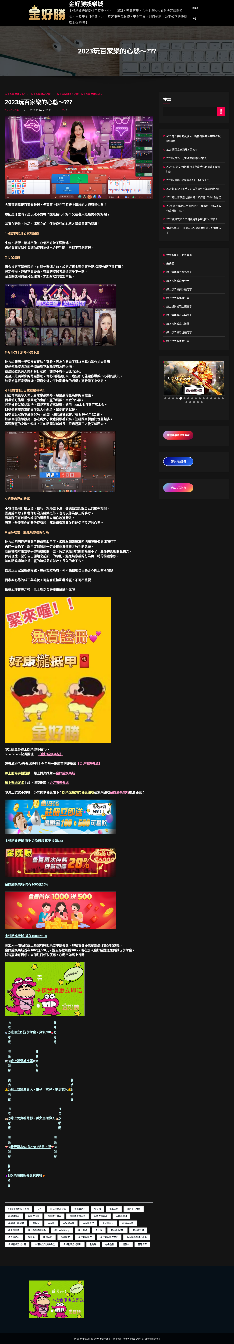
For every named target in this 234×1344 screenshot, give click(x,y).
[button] (168, 378)
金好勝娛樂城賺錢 (72, 1244)
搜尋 (167, 99)
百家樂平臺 (68, 1223)
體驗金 (126, 1244)
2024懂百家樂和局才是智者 (182, 149)
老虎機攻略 (138, 1230)
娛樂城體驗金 (100, 1216)
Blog (193, 18)
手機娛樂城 (121, 1216)
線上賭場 (82, 1230)
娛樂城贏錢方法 (77, 1216)
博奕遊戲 (113, 1208)
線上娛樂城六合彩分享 (179, 272)
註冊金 (31, 1237)
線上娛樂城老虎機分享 (179, 332)
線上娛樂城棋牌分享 (177, 298)
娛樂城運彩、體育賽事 (179, 255)
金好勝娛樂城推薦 (17, 1244)
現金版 (35, 1223)
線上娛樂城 (13, 1230)
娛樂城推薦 (33, 1216)
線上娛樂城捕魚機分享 (179, 289)
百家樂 (51, 1223)
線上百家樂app (61, 1230)
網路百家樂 (127, 1223)
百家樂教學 (88, 1223)
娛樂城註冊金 (54, 1216)
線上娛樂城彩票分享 (177, 280)
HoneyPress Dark (131, 1338)
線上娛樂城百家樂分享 (43, 94)
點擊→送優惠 (178, 488)
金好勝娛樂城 (86, 4)
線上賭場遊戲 (14, 783)
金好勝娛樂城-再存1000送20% (26, 884)
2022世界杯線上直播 (18, 1208)
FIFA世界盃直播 (58, 1208)
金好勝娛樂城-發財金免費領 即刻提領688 (34, 841)
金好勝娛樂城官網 (109, 1237)
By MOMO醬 (12, 110)
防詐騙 (93, 1244)
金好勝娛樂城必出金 (137, 1237)
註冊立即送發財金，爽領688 (31, 1032)
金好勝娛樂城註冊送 (45, 1244)
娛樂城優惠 (13, 1216)
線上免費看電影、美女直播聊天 (33, 1118)
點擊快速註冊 (178, 461)
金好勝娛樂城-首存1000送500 (26, 936)
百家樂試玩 (108, 1223)
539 (39, 1208)
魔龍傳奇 (142, 1244)
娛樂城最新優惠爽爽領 (26, 1175)
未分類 (170, 263)
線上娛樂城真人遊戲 (68, 94)
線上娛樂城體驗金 (37, 1230)
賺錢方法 (47, 1237)
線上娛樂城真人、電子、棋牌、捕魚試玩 (39, 1089)
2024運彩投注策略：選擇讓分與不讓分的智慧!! (192, 188)
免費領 (97, 1208)
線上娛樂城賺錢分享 (91, 94)
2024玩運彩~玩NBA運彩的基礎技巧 (186, 158)
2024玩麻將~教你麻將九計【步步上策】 (189, 180)
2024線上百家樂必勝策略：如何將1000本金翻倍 (193, 197)
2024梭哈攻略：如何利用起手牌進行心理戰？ (192, 219)
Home (194, 8)
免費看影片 (79, 1208)
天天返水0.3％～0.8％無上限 (31, 1147)
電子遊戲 (109, 1244)
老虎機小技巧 (117, 1230)
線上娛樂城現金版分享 (17, 94)
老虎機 (99, 1230)
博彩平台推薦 (133, 1208)
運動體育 (65, 1237)
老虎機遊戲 (13, 1237)
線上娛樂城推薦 (22, 1061)
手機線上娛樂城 (16, 1223)
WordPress (103, 1338)
